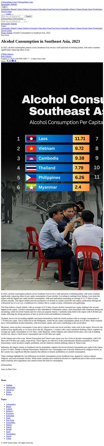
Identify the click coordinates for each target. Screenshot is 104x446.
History (9, 425)
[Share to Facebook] (13, 61)
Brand (8, 407)
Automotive (11, 404)
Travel (8, 436)
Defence (9, 411)
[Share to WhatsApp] (10, 61)
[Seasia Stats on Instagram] (7, 375)
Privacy (9, 394)
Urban (8, 438)
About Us (10, 390)
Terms (8, 392)
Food (8, 418)
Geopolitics (10, 422)
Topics (4, 7)
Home (3, 33)
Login (8, 14)
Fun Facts (10, 420)
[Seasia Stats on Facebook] (3, 375)
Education (10, 416)
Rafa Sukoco (6, 56)
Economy (10, 413)
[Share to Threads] (15, 61)
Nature (9, 427)
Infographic (6, 4)
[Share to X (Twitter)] (8, 61)
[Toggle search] (5, 14)
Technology (11, 434)
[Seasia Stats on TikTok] (11, 375)
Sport (8, 432)
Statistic (14, 4)
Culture (9, 409)
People (9, 429)
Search (28, 16)
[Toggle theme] (2, 14)
